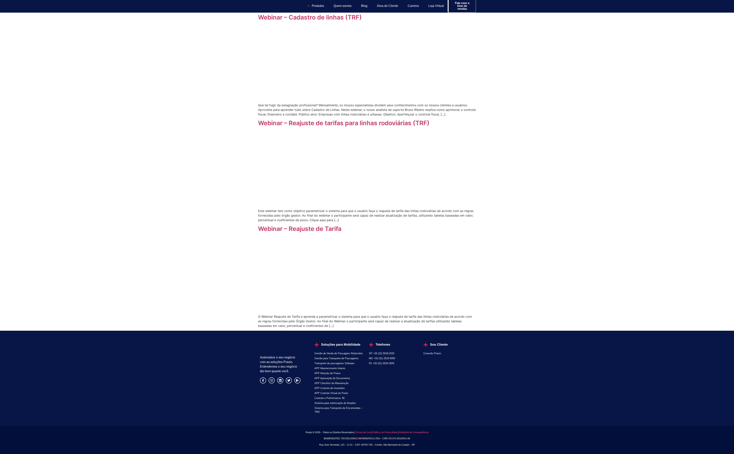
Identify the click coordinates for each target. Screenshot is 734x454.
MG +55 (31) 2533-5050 (382, 358)
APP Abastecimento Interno (329, 368)
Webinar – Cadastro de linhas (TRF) (310, 17)
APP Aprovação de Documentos (332, 378)
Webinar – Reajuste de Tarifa (299, 228)
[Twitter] (289, 380)
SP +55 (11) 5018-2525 (381, 353)
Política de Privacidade (385, 432)
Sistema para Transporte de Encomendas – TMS (338, 410)
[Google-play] (297, 380)
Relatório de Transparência (414, 432)
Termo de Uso (363, 432)
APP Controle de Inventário (329, 388)
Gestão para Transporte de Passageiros (336, 358)
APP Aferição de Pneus (327, 373)
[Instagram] (272, 380)
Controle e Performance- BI (329, 398)
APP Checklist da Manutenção (331, 383)
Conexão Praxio (432, 353)
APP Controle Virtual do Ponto (331, 393)
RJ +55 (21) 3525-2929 (381, 363)
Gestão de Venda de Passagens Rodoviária (338, 353)
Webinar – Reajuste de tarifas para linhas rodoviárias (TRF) (344, 123)
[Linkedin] (280, 380)
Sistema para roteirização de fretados (335, 403)
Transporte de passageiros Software (334, 363)
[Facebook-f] (263, 380)
